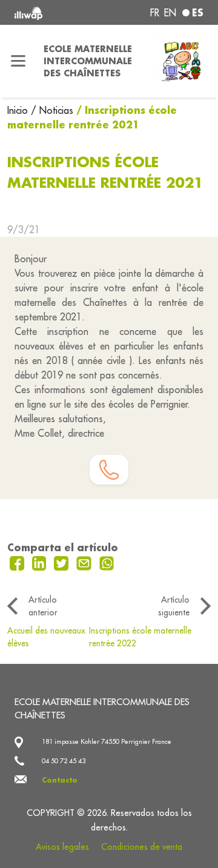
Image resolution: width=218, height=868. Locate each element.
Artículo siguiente (174, 605)
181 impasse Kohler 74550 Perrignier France (106, 741)
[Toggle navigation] (18, 61)
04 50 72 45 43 (63, 761)
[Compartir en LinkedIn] (41, 562)
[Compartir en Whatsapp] (107, 562)
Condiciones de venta (141, 846)
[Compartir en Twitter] (62, 562)
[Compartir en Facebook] (18, 562)
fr (154, 13)
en (170, 13)
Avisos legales (62, 846)
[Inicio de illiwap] (49, 12)
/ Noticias (52, 110)
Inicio (19, 110)
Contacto (60, 780)
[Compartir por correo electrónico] (85, 562)
